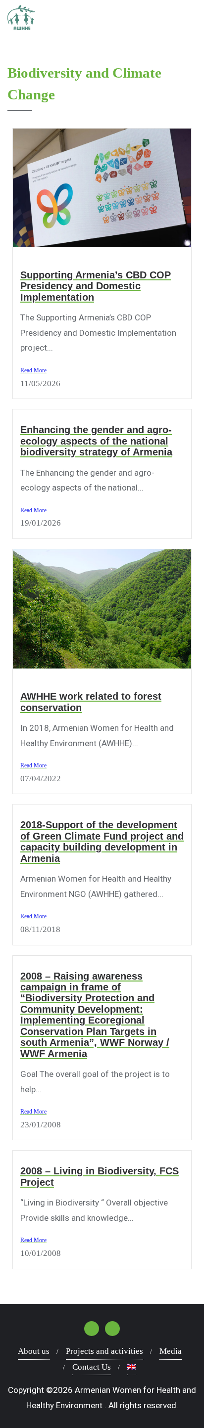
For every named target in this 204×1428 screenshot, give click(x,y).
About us (34, 1351)
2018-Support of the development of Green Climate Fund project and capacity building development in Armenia (102, 841)
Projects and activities (104, 1351)
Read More (33, 370)
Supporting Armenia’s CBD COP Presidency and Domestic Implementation (95, 286)
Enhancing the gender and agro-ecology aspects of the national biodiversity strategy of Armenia (96, 440)
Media (170, 1351)
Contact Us (91, 1367)
